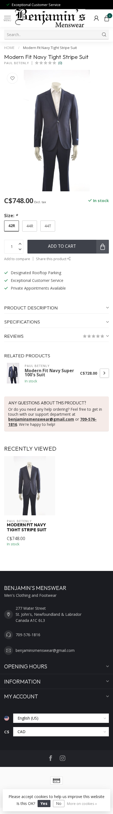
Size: (11, 216)
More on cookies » (82, 803)
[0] (106, 18)
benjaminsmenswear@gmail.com (41, 419)
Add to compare (17, 259)
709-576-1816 (28, 634)
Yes (44, 803)
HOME (9, 47)
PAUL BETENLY (16, 62)
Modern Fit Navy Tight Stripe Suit (50, 47)
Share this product (51, 259)
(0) (60, 63)
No (58, 803)
